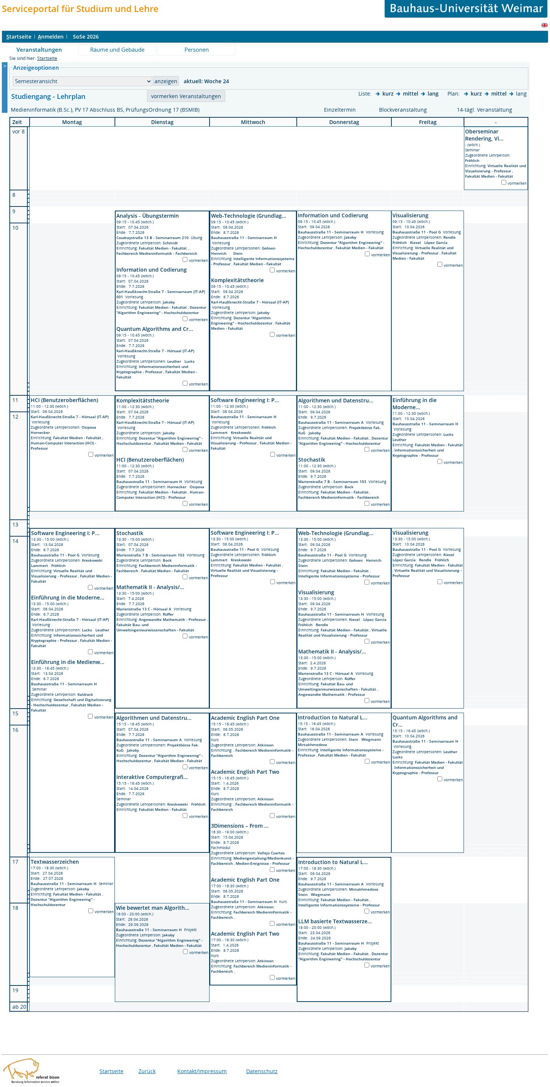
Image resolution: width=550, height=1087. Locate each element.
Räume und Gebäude (117, 49)
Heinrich (220, 253)
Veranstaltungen (39, 49)
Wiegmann (372, 739)
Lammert (221, 432)
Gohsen (270, 248)
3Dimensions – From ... (240, 825)
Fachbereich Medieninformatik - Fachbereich (156, 253)
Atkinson (266, 745)
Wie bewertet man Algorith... (152, 907)
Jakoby (170, 302)
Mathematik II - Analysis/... (150, 587)
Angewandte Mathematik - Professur (173, 619)
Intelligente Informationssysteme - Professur (339, 576)
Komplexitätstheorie (237, 280)
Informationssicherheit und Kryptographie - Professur (152, 369)
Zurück (147, 1071)
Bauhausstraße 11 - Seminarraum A (331, 422)
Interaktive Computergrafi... (152, 776)
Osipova (90, 427)
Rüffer (169, 614)
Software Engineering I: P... (245, 400)
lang (433, 93)
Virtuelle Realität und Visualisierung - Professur (495, 168)
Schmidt (171, 242)
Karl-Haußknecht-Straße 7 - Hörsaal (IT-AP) (155, 350)
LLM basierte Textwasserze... (335, 921)
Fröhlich (473, 160)
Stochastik (311, 459)
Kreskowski (242, 432)
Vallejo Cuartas (272, 852)
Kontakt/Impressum (202, 1071)
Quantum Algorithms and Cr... (154, 328)
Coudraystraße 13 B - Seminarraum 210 (152, 237)
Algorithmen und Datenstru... (335, 400)
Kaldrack (86, 694)
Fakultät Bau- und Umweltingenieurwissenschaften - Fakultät (155, 627)
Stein (239, 253)
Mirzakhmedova (313, 744)
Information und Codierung (151, 269)
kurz (388, 93)
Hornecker (41, 432)
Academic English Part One (245, 717)
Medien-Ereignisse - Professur (263, 863)
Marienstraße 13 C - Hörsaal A (143, 609)
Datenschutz (262, 1071)
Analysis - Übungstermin (147, 215)
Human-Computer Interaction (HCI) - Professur (160, 494)
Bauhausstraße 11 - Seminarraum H (244, 237)
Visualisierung (410, 215)
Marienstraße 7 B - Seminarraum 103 (332, 481)
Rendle (450, 237)
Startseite (47, 58)
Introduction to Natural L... (332, 717)
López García (437, 242)
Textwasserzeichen (55, 861)
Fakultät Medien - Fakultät (489, 176)
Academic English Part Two (245, 771)
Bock (350, 486)
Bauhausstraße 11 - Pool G (416, 232)
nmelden (51, 36)
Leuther (175, 361)
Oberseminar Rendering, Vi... (484, 135)
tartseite (18, 36)
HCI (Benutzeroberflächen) (64, 400)
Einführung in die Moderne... (414, 403)
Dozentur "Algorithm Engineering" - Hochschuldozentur (161, 310)
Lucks (190, 361)
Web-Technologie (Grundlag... (248, 215)
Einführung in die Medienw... (67, 661)
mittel (410, 93)
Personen (196, 49)
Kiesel (417, 242)
